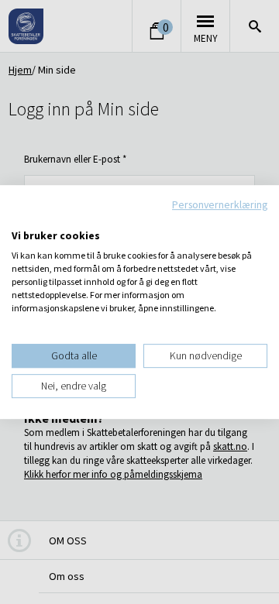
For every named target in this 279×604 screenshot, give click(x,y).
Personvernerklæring (219, 204)
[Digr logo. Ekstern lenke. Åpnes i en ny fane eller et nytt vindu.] (22, 220)
